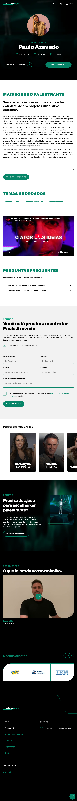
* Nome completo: (9, 356)
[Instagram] (10, 772)
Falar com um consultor (16, 533)
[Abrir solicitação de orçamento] (60, 3)
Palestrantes (10, 728)
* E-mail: (6, 367)
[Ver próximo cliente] (71, 656)
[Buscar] (54, 3)
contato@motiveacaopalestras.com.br (58, 728)
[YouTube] (20, 772)
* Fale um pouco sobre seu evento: (14, 378)
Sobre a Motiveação (14, 734)
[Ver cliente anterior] (63, 656)
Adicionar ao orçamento (58, 65)
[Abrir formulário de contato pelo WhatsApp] (72, 797)
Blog (7, 753)
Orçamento (10, 747)
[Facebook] (15, 772)
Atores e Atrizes (12, 202)
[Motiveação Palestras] (11, 4)
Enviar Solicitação (13, 404)
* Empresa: (43, 356)
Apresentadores (56, 202)
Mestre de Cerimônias (34, 202)
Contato (8, 740)
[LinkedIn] (4, 772)
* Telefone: (43, 367)
